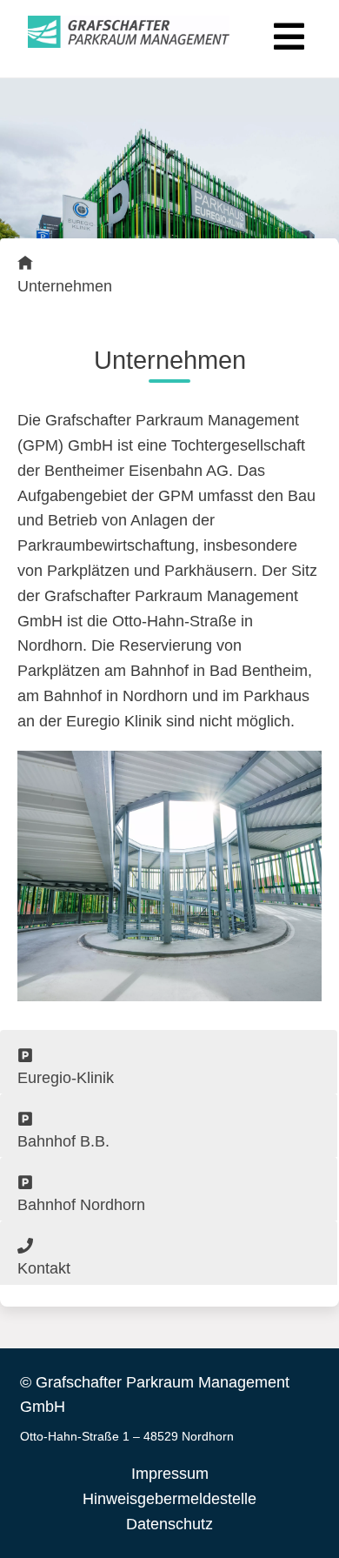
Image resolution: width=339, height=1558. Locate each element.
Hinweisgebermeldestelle (169, 1499)
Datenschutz (169, 1524)
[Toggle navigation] (287, 32)
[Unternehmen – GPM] (128, 32)
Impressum (170, 1473)
